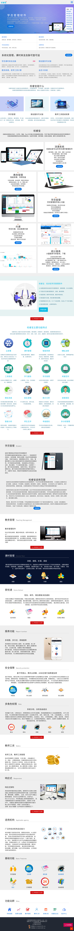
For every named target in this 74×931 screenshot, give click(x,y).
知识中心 (64, 914)
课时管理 (27, 350)
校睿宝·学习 (29, 921)
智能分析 (8, 421)
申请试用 (43, 310)
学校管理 (9, 914)
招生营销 (27, 398)
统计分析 (46, 398)
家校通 (45, 874)
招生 (13, 887)
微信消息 (8, 398)
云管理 (29, 874)
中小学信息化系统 (35, 921)
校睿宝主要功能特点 (37, 327)
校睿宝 (37, 130)
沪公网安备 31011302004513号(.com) (38, 926)
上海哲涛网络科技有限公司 (32, 920)
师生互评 (27, 421)
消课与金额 (18, 914)
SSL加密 (65, 350)
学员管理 (46, 376)
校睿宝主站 (55, 914)
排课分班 (46, 914)
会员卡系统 (43, 70)
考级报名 (46, 421)
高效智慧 (61, 874)
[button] (36, 32)
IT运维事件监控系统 (37, 922)
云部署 (8, 350)
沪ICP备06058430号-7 (37, 924)
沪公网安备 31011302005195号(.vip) (37, 928)
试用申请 (10, 25)
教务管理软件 (15, 15)
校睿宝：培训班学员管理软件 (50, 283)
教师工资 (37, 914)
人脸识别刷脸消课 (37, 504)
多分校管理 (65, 421)
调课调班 (65, 398)
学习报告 (27, 376)
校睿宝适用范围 (37, 479)
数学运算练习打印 (43, 921)
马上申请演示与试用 (37, 319)
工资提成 (8, 376)
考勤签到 (65, 376)
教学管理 (27, 914)
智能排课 (46, 350)
